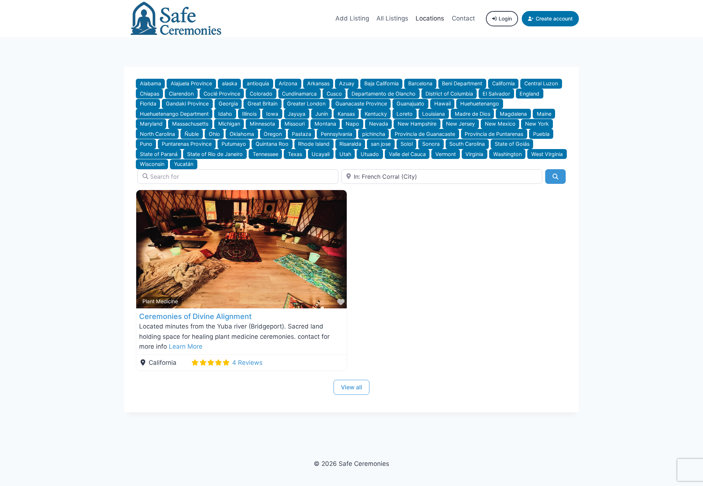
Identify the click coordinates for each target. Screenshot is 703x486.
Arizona (288, 83)
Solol (407, 144)
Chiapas (149, 93)
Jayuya (296, 114)
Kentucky (376, 114)
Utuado (370, 154)
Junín (321, 114)
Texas (295, 154)
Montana (325, 123)
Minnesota (262, 123)
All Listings (392, 18)
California (503, 83)
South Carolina (467, 144)
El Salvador (496, 93)
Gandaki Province (187, 103)
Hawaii (442, 103)
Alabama (150, 83)
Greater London (306, 103)
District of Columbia (449, 93)
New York (537, 123)
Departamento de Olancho (384, 93)
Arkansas (318, 83)
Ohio (214, 134)
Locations (430, 18)
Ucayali (321, 154)
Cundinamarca (299, 93)
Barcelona (420, 83)
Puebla (541, 134)
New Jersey (460, 123)
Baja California (381, 83)
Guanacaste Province (361, 103)
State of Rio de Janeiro (215, 154)
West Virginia (547, 154)
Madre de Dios (472, 114)
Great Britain (263, 103)
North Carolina (157, 134)
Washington (507, 154)
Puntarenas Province (187, 144)
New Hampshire (417, 123)
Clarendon (181, 93)
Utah (345, 154)
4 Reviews (247, 362)
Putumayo (234, 144)
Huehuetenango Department (174, 114)
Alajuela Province (191, 83)
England (529, 93)
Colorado (261, 93)
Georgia (228, 103)
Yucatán (183, 164)
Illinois (249, 114)
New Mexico (500, 123)
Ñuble (192, 134)
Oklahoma (242, 134)
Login (505, 18)
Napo (352, 123)
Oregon (273, 134)
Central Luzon (541, 83)
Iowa (272, 114)
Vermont (445, 154)
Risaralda (350, 144)
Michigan (229, 123)
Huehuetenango (479, 103)
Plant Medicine (160, 301)
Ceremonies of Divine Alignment (195, 316)
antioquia (258, 83)
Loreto (405, 114)
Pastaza (301, 134)
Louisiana (433, 114)
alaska (229, 83)
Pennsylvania (336, 134)
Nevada (378, 123)
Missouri (294, 123)
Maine (544, 114)
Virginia (474, 154)
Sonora (431, 144)
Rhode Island (314, 144)
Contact (463, 18)
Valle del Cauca (407, 154)
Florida (148, 103)
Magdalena (513, 114)
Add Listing (352, 18)
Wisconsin (152, 164)
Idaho (225, 114)
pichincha (373, 134)
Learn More (185, 346)
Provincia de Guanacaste (425, 134)
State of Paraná (159, 154)
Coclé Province (222, 93)
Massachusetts (190, 123)
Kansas (346, 114)
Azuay (346, 83)
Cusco (334, 93)
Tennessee (265, 154)
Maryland (151, 123)
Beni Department (462, 83)
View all (351, 387)
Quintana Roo (272, 144)
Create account (554, 18)
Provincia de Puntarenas (494, 134)
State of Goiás (512, 144)
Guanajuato (410, 103)
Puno (146, 144)
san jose (381, 144)
